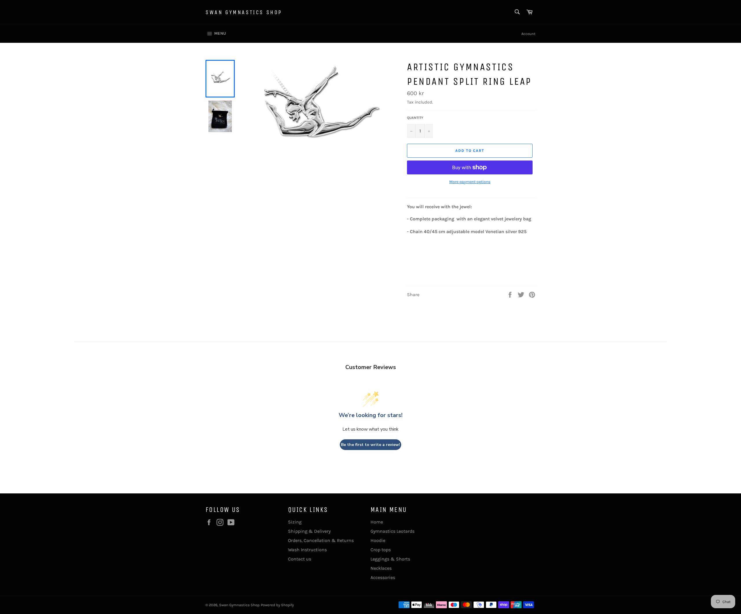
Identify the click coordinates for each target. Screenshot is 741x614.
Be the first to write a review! (370, 444)
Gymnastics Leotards (392, 531)
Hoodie (377, 540)
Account (528, 34)
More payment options (469, 181)
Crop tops (380, 549)
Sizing (295, 522)
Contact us (299, 559)
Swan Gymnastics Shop (244, 12)
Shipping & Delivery (309, 531)
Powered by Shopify (277, 605)
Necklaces (381, 568)
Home (376, 522)
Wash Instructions (307, 549)
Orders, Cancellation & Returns (321, 540)
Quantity (415, 118)
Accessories (382, 577)
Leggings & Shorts (390, 559)
